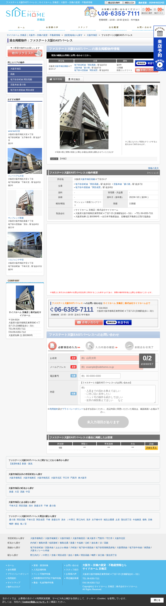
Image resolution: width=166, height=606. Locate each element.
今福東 (80, 543)
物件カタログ (14, 587)
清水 (31, 506)
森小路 (87, 68)
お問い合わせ (72, 565)
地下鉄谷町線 (80, 65)
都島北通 (64, 543)
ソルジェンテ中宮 (16, 260)
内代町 (33, 543)
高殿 (66, 66)
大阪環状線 (122, 547)
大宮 (17, 492)
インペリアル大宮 (16, 176)
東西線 (147, 547)
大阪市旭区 (59, 66)
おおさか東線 (62, 547)
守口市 (66, 478)
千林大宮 (13, 506)
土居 (117, 520)
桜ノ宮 (23, 524)
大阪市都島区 (15, 478)
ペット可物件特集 (42, 574)
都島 (144, 520)
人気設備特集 (40, 569)
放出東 (94, 543)
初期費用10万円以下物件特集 (47, 578)
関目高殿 (92, 65)
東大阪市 (82, 478)
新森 (11, 492)
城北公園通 (109, 520)
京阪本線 (78, 68)
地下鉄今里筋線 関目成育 (22, 90)
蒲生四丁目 (126, 520)
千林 (46, 506)
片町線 (73, 547)
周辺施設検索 (72, 578)
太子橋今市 (97, 520)
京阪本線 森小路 (18, 84)
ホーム (11, 565)
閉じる (157, 600)
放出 (70, 555)
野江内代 (81, 520)
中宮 (28, 492)
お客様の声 (71, 574)
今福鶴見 (137, 520)
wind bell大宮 (14, 131)
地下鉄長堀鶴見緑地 (105, 547)
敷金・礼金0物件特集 (44, 582)
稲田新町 (53, 543)
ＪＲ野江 (71, 520)
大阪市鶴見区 (43, 478)
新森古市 (38, 506)
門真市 (74, 478)
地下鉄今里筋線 (81, 70)
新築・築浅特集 (41, 565)
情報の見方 (153, 168)
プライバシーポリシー (72, 409)
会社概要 (12, 569)
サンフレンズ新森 (16, 218)
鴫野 (11, 524)
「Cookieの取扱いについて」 (34, 602)
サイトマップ (14, 582)
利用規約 (54, 409)
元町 (87, 543)
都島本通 (43, 543)
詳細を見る (151, 448)
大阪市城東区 (29, 478)
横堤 (17, 524)
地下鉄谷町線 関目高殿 (21, 79)
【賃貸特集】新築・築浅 (20, 464)
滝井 (88, 520)
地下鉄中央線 (135, 547)
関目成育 (94, 70)
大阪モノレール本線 (39, 550)
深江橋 (101, 555)
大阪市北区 (56, 478)
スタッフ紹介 (72, 569)
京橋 (150, 520)
